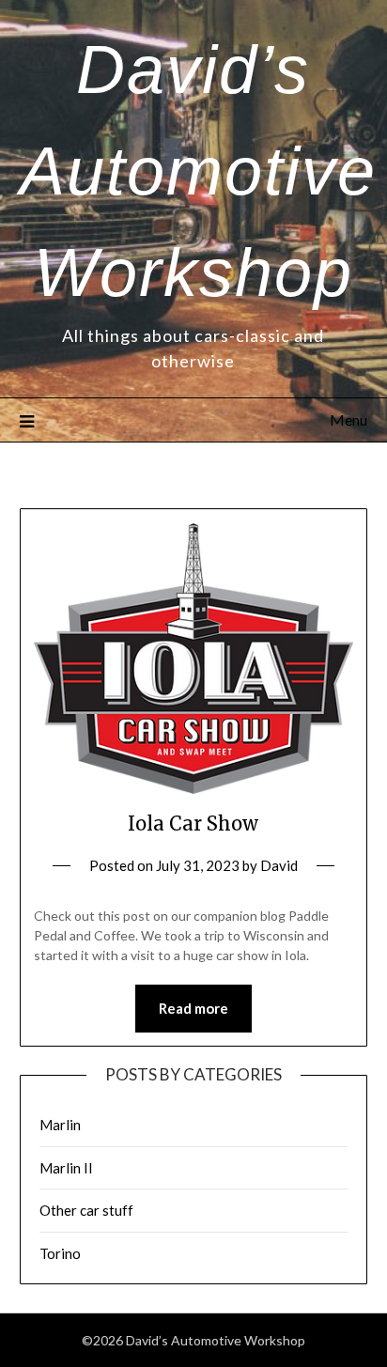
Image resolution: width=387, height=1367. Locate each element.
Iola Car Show (193, 823)
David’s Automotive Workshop (198, 171)
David (279, 865)
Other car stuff (86, 1210)
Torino (60, 1253)
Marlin (60, 1124)
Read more (193, 1008)
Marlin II (66, 1167)
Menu (348, 419)
